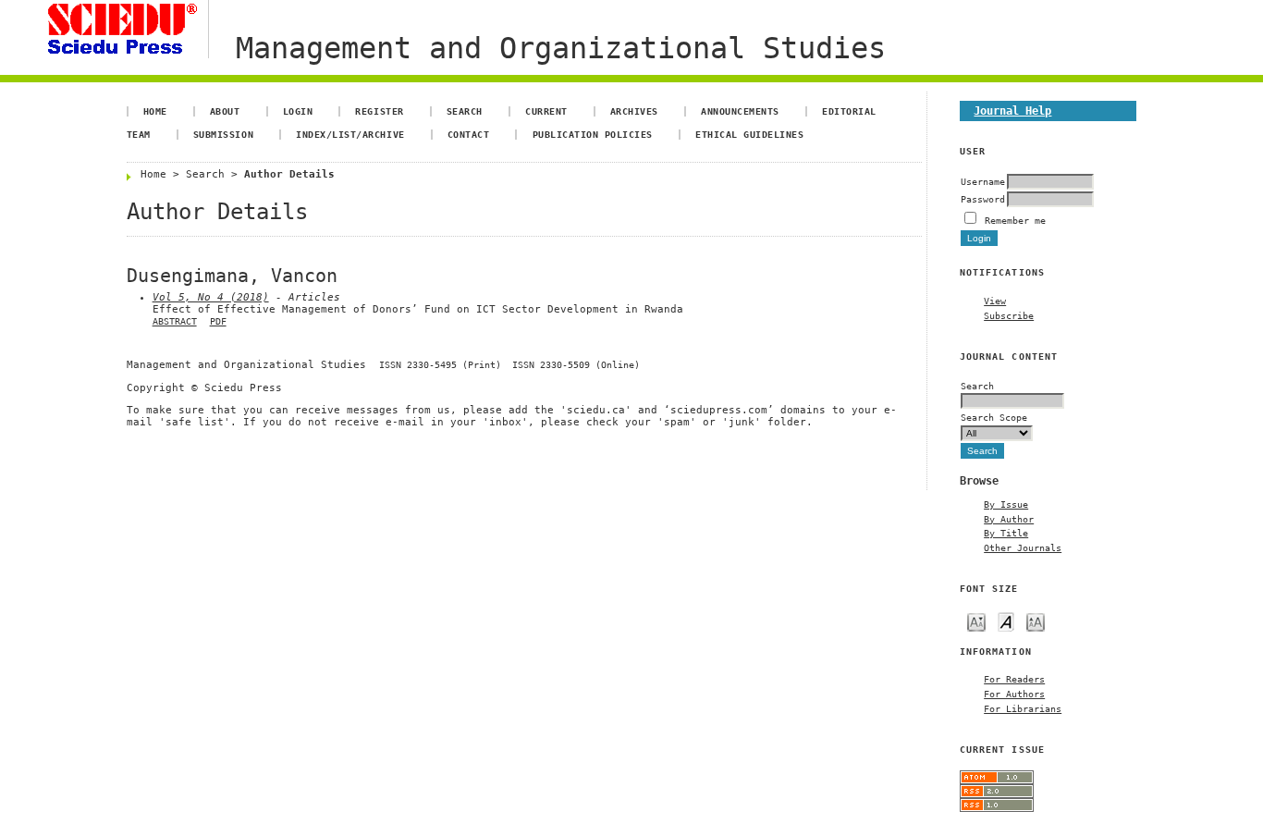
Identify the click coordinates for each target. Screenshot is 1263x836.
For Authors (1014, 693)
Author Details (289, 174)
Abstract (175, 321)
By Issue (1006, 504)
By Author (1009, 518)
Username (983, 181)
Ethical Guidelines (749, 134)
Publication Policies (593, 134)
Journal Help (1012, 110)
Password (983, 198)
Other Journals (1022, 547)
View (995, 300)
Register (379, 111)
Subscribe (1009, 315)
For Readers (1014, 678)
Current (546, 111)
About (225, 111)
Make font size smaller (976, 621)
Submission (223, 134)
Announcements (740, 111)
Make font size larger (1035, 621)
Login (298, 111)
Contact (469, 134)
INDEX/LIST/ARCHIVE (350, 134)
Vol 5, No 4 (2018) (211, 297)
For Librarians (1022, 708)
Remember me (1015, 220)
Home (155, 111)
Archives (634, 111)
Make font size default (1006, 621)
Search (465, 111)
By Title (1006, 532)
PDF (218, 321)
